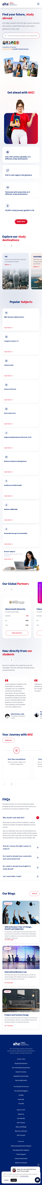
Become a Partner (21, 1131)
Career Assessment (21, 1158)
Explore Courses (21, 1072)
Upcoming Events (21, 1080)
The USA (21, 1104)
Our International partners (21, 1068)
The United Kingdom (21, 1091)
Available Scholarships (21, 1076)
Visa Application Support (21, 1150)
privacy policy (24, 1176)
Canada (21, 1095)
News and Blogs (21, 1127)
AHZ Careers (21, 1123)
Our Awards (21, 1118)
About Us (21, 1114)
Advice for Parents (21, 1163)
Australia (21, 1099)
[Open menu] (38, 4)
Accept (14, 1180)
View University (17, 633)
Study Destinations (21, 1063)
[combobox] (22, 35)
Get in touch (21, 1135)
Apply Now (21, 221)
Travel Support (21, 1154)
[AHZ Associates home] (11, 4)
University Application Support (21, 1146)
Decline (6, 1180)
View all (34, 894)
